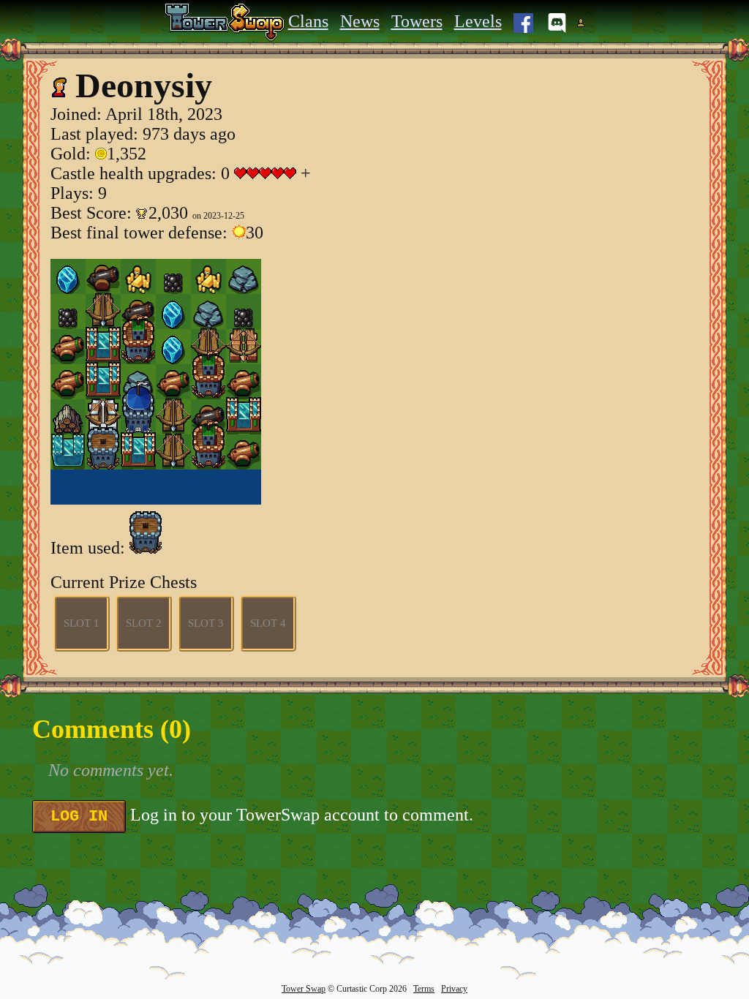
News (360, 21)
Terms (423, 989)
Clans (308, 21)
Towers (417, 21)
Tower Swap (303, 989)
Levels (478, 21)
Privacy (454, 989)
